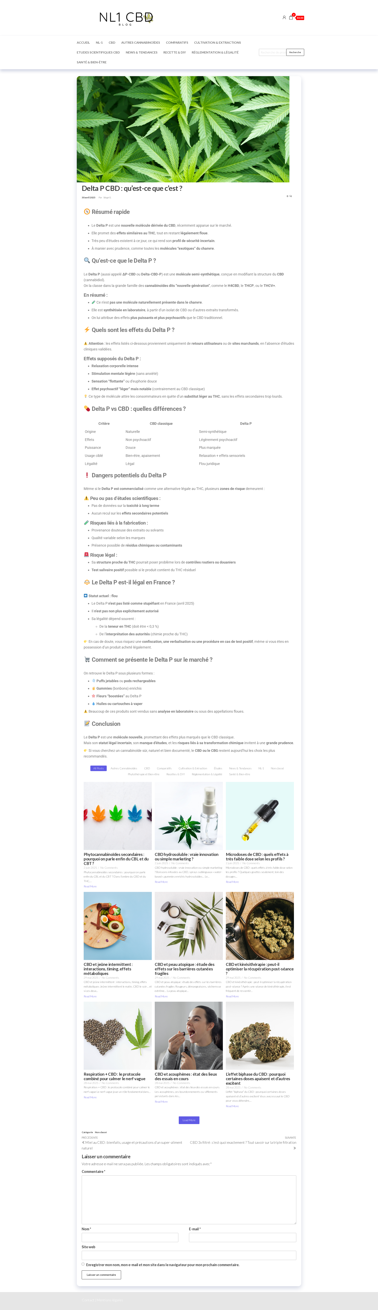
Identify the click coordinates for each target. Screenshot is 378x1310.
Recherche (295, 52)
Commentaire (93, 1171)
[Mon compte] (284, 17)
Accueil (83, 42)
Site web (88, 1247)
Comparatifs (177, 42)
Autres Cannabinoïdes (140, 42)
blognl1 (107, 197)
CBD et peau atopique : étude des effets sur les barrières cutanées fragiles (185, 969)
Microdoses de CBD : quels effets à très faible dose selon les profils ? (257, 856)
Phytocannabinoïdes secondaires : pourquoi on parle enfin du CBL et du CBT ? (116, 859)
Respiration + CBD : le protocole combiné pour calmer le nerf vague (114, 1076)
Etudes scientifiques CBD (98, 52)
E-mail (195, 1229)
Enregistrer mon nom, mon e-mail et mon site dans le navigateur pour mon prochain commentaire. (162, 1265)
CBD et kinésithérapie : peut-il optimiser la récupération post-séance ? (260, 969)
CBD (112, 42)
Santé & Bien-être (92, 62)
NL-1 (99, 42)
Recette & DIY (174, 52)
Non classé (101, 1132)
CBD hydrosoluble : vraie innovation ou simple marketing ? (186, 856)
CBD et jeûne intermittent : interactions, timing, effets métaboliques (108, 969)
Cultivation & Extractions (217, 42)
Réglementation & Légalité (215, 52)
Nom (86, 1229)
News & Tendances (142, 52)
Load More (189, 1120)
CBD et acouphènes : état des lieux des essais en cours (186, 1076)
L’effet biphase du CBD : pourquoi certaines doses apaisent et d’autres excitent (258, 1078)
